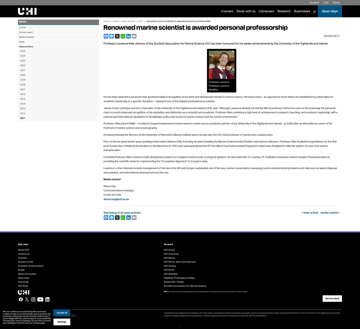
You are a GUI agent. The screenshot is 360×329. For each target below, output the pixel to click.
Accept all (62, 313)
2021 (22, 70)
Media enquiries (26, 37)
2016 (22, 94)
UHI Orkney (170, 266)
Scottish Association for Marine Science (185, 286)
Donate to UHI (25, 262)
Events (22, 27)
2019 (22, 80)
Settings (62, 322)
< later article (311, 212)
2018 (22, 85)
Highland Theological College (179, 278)
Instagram (33, 299)
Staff (325, 3)
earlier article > (330, 212)
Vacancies (23, 282)
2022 (22, 66)
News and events (27, 274)
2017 (22, 89)
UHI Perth (169, 270)
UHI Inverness (171, 254)
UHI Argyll (169, 250)
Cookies (22, 258)
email (134, 36)
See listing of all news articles (122, 212)
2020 (22, 75)
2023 (22, 61)
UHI (165, 292)
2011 (140, 21)
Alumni (336, 3)
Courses (227, 11)
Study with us (246, 11)
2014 (22, 104)
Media (115, 21)
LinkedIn (129, 36)
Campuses (266, 11)
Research (284, 11)
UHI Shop (23, 286)
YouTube (40, 299)
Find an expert (26, 32)
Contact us (24, 254)
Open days (330, 11)
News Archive (128, 21)
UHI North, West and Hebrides (180, 262)
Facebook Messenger (112, 36)
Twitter (27, 299)
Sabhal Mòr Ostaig (174, 282)
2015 (22, 99)
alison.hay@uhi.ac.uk (116, 199)
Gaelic (21, 270)
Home (106, 21)
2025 (22, 51)
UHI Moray (169, 258)
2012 (22, 113)
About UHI (23, 250)
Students (314, 3)
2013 (22, 109)
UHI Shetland (171, 274)
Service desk (332, 298)
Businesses (302, 11)
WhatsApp (123, 36)
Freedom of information (30, 266)
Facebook (106, 36)
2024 (22, 56)
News (22, 42)
